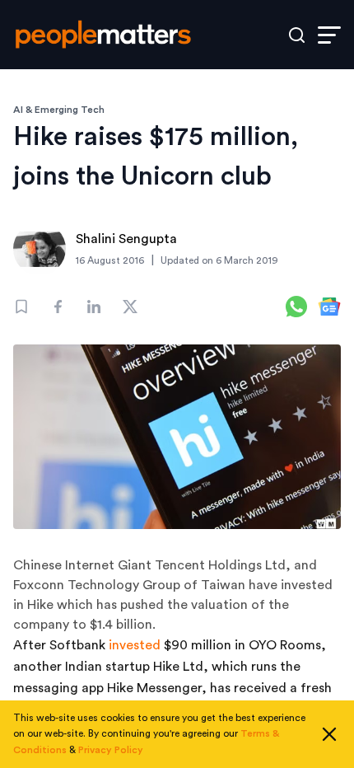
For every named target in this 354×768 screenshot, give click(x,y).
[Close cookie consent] (329, 734)
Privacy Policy (110, 750)
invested (135, 645)
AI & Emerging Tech (59, 110)
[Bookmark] (21, 306)
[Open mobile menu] (329, 35)
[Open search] (297, 35)
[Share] (57, 306)
